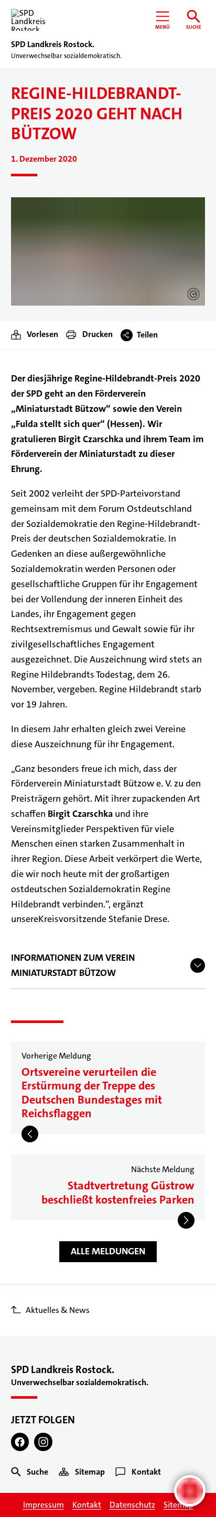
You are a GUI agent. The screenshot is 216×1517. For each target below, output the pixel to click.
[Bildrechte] (193, 294)
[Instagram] (43, 1442)
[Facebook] (20, 1442)
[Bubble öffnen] (190, 1491)
